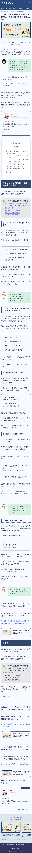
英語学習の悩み (21, 11)
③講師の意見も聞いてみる (16, 164)
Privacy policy (16, 848)
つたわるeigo (8, 3)
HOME (2, 844)
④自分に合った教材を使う (16, 166)
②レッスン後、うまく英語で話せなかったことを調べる (18, 161)
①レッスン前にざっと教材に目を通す (18, 156)
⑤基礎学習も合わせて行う (16, 168)
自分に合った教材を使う (12, 212)
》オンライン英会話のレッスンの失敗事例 (15, 764)
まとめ (9, 172)
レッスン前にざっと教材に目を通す (16, 203)
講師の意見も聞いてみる (12, 210)
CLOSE (16, 146)
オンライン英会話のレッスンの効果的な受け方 (17, 152)
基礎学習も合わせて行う (12, 215)
